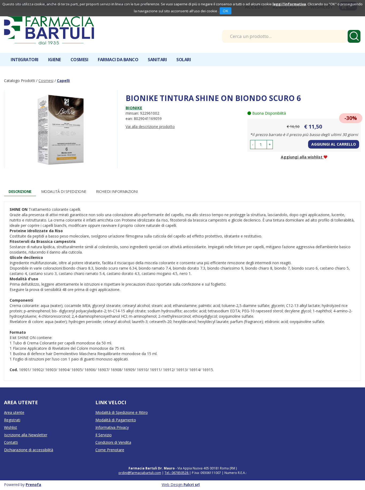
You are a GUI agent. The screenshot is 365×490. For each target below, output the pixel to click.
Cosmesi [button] (79, 60)
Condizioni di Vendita (113, 442)
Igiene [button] (54, 60)
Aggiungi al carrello (333, 144)
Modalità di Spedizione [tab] (63, 191)
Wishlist (10, 427)
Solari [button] (183, 60)
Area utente (14, 412)
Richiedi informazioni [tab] (117, 191)
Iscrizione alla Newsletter (25, 434)
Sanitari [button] (157, 60)
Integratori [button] (24, 60)
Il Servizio (103, 434)
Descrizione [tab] (20, 191)
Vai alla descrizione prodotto (150, 126)
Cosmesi (45, 80)
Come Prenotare (109, 449)
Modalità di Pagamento (115, 419)
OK (225, 10)
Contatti (11, 442)
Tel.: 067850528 (177, 472)
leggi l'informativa (289, 4)
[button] (252, 144)
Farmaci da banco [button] (118, 60)
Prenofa (33, 484)
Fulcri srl (192, 484)
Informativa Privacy (112, 427)
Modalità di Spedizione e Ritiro (121, 412)
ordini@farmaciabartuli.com (139, 472)
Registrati (12, 419)
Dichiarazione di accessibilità (28, 449)
